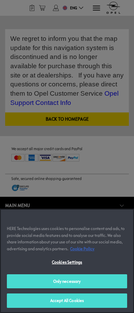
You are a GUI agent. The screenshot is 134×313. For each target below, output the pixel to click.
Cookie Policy (82, 248)
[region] (67, 261)
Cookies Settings (67, 262)
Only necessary (67, 281)
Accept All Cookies (67, 300)
